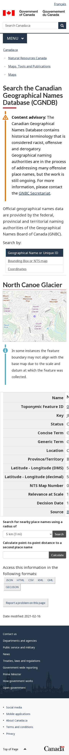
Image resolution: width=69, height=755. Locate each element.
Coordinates (17, 269)
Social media (14, 707)
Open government (14, 687)
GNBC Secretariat (34, 193)
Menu (13, 38)
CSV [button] (31, 580)
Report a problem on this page (25, 602)
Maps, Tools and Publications (29, 66)
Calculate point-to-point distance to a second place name (32, 545)
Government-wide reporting (20, 667)
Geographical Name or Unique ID (33, 253)
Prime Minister (12, 674)
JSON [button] (9, 580)
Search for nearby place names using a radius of (32, 524)
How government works (18, 681)
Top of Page (11, 749)
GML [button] (50, 580)
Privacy (10, 733)
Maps (12, 74)
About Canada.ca (16, 720)
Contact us (10, 634)
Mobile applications (18, 714)
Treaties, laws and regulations (21, 661)
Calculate (57, 555)
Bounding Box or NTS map (28, 261)
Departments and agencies (20, 640)
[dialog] (34, 316)
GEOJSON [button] (12, 587)
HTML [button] (20, 580)
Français (60, 4)
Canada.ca (10, 50)
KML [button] (40, 580)
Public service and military (19, 647)
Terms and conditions (19, 727)
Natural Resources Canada (27, 58)
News (6, 654)
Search (59, 534)
